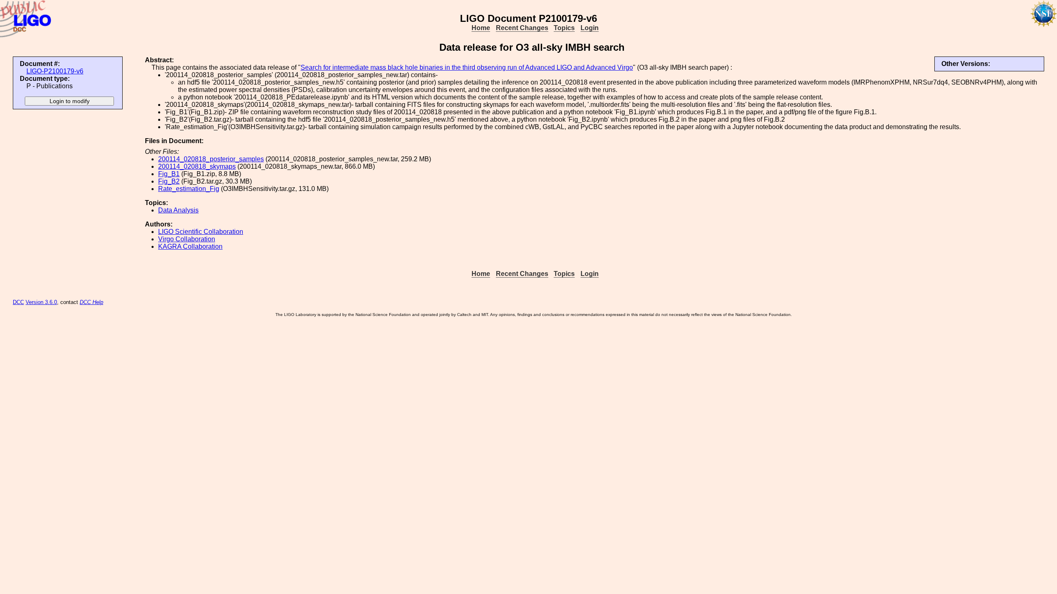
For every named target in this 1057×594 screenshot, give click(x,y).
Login (590, 27)
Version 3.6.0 (41, 302)
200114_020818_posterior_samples (211, 159)
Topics (564, 27)
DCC (18, 302)
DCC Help (91, 302)
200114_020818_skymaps (197, 166)
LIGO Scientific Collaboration (200, 231)
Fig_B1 (169, 173)
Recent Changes (522, 27)
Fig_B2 (169, 181)
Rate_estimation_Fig (188, 188)
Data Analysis (178, 210)
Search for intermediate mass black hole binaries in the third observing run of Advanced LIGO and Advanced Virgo (467, 67)
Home (481, 27)
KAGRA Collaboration (190, 246)
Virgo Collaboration (186, 239)
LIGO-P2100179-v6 (54, 71)
